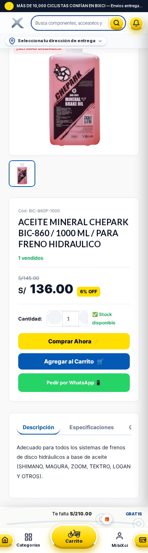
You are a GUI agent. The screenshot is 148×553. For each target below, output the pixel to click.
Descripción (38, 427)
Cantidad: (30, 319)
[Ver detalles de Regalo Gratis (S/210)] (101, 519)
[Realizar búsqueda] (116, 23)
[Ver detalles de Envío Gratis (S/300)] (138, 523)
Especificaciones (91, 427)
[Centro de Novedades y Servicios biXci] (136, 23)
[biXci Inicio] (18, 23)
